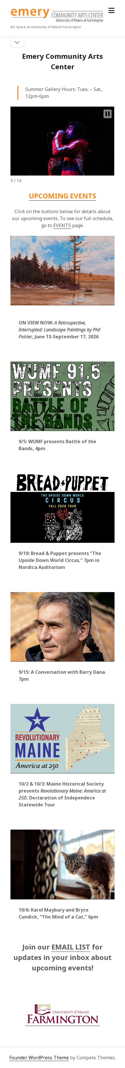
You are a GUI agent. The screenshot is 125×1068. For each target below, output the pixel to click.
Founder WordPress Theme (39, 1057)
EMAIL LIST (70, 947)
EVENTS (62, 225)
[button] (107, 113)
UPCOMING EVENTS (62, 195)
